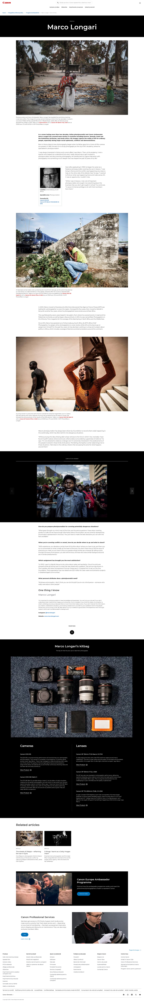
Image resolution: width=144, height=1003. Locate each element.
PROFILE (72, 21)
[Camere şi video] (60, 7)
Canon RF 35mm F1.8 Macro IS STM (89, 754)
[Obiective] (67, 7)
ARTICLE (46, 848)
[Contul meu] (140, 3)
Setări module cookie (131, 990)
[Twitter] (136, 994)
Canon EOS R (43, 122)
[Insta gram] (127, 994)
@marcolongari (50, 612)
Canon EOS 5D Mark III (66, 417)
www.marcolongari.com (51, 616)
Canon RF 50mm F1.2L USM (59, 122)
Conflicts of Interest (72, 458)
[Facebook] (123, 994)
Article (18, 848)
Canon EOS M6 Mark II (28, 777)
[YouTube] (140, 994)
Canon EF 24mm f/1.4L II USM (34, 295)
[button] (132, 491)
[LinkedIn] (131, 994)
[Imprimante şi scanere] (83, 7)
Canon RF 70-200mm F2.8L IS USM (89, 791)
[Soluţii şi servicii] (95, 7)
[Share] (72, 632)
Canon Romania (8, 994)
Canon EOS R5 (44, 200)
